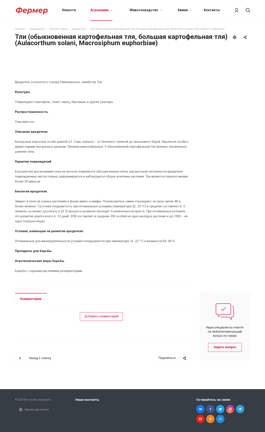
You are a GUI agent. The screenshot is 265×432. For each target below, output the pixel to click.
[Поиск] (246, 10)
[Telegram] (240, 409)
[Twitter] (220, 409)
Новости (69, 10)
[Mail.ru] (220, 419)
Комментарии (30, 299)
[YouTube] (200, 419)
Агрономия (99, 10)
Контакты (212, 10)
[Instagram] (230, 409)
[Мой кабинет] (234, 10)
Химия (183, 10)
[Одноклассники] (210, 419)
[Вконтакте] (200, 409)
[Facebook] (210, 409)
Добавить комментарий (101, 316)
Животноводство (144, 10)
